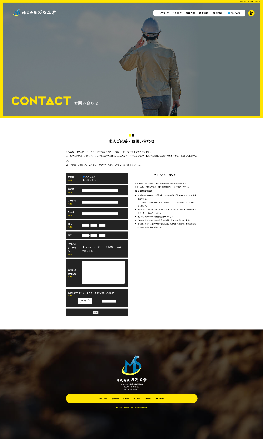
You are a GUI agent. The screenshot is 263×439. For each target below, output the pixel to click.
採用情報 (218, 13)
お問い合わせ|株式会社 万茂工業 (249, 1)
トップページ (161, 13)
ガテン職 (251, 13)
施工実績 (204, 13)
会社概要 (177, 13)
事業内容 (190, 13)
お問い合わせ (235, 13)
